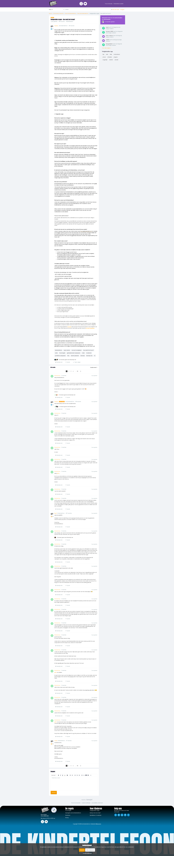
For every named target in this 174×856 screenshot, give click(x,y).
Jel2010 (107, 39)
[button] (115, 9)
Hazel (107, 27)
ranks (56, 353)
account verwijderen (76, 350)
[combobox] (80, 9)
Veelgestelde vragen (95, 810)
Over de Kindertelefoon (70, 13)
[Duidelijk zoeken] (97, 9)
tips (103, 54)
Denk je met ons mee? (95, 813)
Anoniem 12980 (109, 31)
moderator (88, 353)
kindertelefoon (58, 350)
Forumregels (68, 810)
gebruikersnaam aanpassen (73, 353)
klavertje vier (89, 355)
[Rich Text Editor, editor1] (74, 783)
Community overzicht (58, 13)
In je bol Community (90, 328)
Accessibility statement (97, 803)
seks (107, 54)
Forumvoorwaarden (76, 803)
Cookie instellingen (86, 803)
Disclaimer (67, 815)
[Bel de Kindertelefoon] (81, 3)
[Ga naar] (63, 9)
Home (50, 13)
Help (111, 54)
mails (83, 353)
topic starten (67, 350)
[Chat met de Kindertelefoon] (85, 3)
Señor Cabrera (109, 35)
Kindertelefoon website (118, 3)
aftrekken (109, 57)
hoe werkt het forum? (88, 350)
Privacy (67, 817)
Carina (55, 740)
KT (94, 355)
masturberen (117, 54)
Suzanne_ (56, 25)
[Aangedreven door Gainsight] (87, 800)
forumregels (62, 353)
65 (77, 371)
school (104, 57)
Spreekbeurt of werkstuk (95, 815)
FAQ (68, 355)
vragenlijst (105, 59)
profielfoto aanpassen (60, 355)
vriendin (116, 59)
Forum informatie (108, 3)
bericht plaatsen (75, 355)
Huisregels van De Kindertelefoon (73, 813)
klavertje (83, 355)
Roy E (55, 513)
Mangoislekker (109, 44)
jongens (116, 57)
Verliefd (111, 59)
